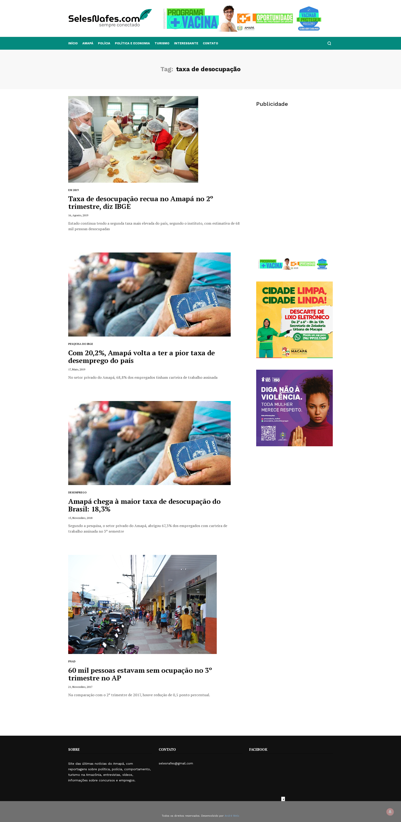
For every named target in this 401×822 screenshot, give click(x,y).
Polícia (104, 43)
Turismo (162, 43)
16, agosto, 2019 (78, 215)
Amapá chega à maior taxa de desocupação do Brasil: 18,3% (144, 505)
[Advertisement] (294, 148)
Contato (210, 43)
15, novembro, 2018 (80, 518)
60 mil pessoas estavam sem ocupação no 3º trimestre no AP (140, 674)
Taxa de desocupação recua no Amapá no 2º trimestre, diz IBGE (140, 202)
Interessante (186, 43)
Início (73, 43)
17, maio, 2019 (76, 369)
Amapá (87, 43)
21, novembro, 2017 (80, 687)
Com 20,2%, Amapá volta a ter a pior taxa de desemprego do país (141, 356)
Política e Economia (132, 43)
